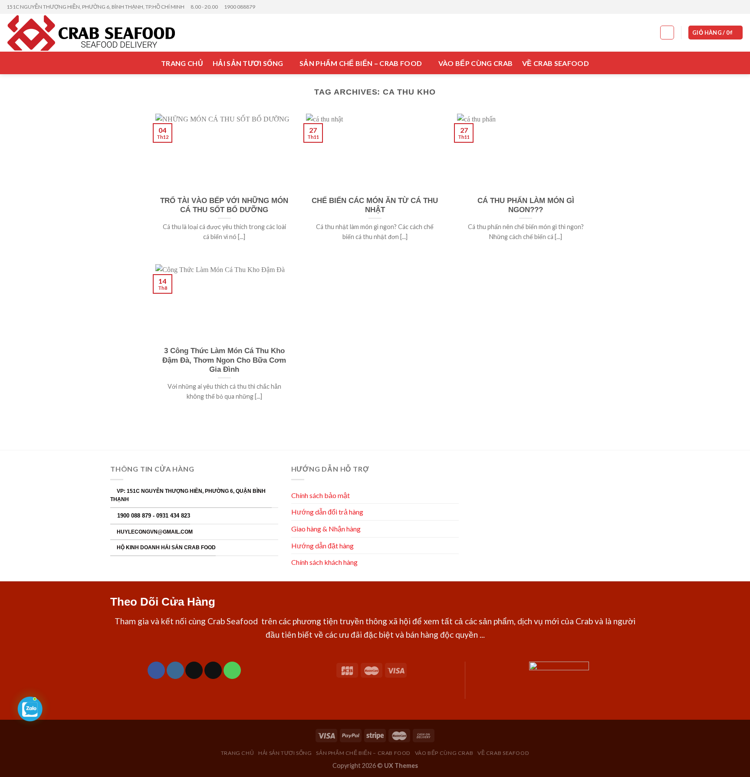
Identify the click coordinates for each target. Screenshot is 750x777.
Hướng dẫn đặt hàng (322, 545)
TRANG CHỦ (182, 63)
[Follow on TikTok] (194, 670)
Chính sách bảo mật (320, 495)
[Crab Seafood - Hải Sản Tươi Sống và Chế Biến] (99, 33)
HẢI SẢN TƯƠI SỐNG (248, 63)
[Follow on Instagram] (722, 7)
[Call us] (232, 670)
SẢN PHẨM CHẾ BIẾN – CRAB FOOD (360, 63)
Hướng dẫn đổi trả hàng (327, 512)
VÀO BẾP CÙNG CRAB (475, 63)
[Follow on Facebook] (714, 7)
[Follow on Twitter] (731, 7)
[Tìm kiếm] (667, 32)
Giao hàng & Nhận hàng (326, 529)
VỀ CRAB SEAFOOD (555, 63)
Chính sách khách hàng (325, 562)
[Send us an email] (739, 7)
